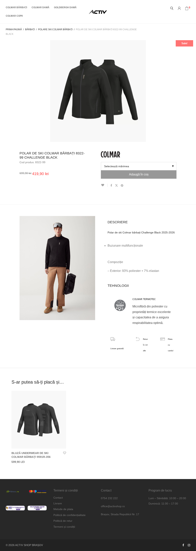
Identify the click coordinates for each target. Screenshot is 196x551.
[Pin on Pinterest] (122, 185)
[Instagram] (189, 545)
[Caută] (172, 8)
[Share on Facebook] (111, 185)
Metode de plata (63, 509)
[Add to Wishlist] (104, 185)
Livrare (57, 503)
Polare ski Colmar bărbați (55, 29)
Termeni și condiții (64, 526)
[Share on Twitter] (116, 185)
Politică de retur (62, 520)
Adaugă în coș (139, 174)
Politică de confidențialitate (69, 515)
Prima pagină (14, 29)
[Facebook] (183, 545)
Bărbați (30, 29)
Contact (58, 497)
